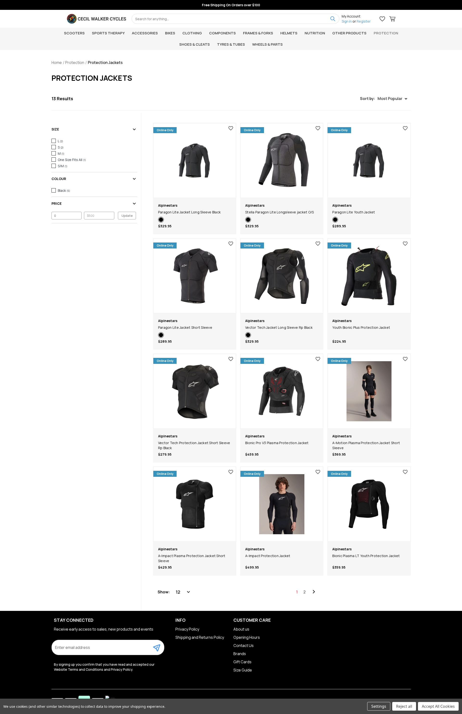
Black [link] (64, 190)
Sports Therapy (108, 33)
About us (241, 629)
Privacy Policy (187, 629)
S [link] (61, 147)
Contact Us (243, 645)
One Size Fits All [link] (72, 159)
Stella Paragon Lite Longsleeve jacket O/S (279, 212)
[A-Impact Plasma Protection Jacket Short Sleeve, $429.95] (194, 504)
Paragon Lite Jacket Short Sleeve (185, 327)
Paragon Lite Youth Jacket (353, 212)
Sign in (347, 21)
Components (222, 33)
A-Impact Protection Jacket (267, 555)
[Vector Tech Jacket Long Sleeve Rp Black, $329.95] (281, 275)
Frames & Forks (258, 33)
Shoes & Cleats (194, 44)
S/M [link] (62, 166)
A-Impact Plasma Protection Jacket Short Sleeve (191, 558)
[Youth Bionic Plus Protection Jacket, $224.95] (368, 275)
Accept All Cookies (438, 706)
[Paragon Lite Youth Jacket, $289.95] (368, 160)
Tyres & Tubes (231, 44)
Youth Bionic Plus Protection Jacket (361, 327)
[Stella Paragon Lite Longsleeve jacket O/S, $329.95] (281, 160)
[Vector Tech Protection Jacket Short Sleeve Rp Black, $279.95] (194, 391)
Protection (386, 33)
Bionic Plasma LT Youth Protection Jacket (366, 555)
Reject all (404, 706)
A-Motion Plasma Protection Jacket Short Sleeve (366, 445)
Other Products (349, 33)
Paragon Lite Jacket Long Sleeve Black (189, 212)
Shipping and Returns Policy (199, 637)
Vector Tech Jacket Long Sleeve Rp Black (279, 327)
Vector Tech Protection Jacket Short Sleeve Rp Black (194, 445)
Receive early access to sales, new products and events (103, 629)
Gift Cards (242, 661)
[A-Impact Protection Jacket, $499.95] (281, 504)
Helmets (288, 33)
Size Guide (242, 670)
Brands (239, 653)
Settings (378, 706)
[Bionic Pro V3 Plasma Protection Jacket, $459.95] (281, 391)
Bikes (170, 33)
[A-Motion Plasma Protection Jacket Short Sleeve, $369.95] (368, 391)
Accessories (145, 33)
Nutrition (315, 33)
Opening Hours (246, 637)
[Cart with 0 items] (392, 19)
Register (364, 21)
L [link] (60, 141)
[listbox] (183, 592)
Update (127, 215)
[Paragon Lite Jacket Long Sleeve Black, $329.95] (194, 160)
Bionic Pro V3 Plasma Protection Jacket (277, 443)
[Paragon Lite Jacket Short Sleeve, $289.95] (194, 275)
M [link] (61, 153)
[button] (383, 98)
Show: (164, 592)
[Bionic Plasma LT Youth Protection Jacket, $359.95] (368, 504)
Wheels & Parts (267, 44)
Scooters (74, 33)
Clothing (192, 33)
